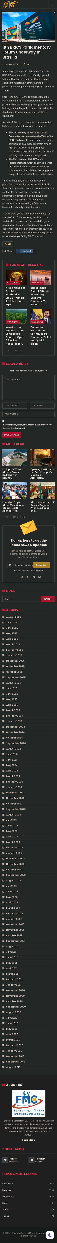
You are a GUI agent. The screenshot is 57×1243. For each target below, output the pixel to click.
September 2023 (16, 809)
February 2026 (14, 650)
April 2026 (12, 639)
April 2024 (12, 770)
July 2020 (11, 1017)
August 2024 (13, 748)
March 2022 (13, 908)
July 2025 (11, 688)
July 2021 (11, 951)
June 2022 (12, 891)
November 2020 (15, 995)
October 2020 (14, 1001)
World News (13, 283)
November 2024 (15, 732)
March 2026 (13, 644)
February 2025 (14, 715)
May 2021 (11, 962)
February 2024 (14, 781)
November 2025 (15, 666)
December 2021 (15, 924)
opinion (5, 1216)
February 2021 (14, 979)
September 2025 (16, 677)
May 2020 (12, 1028)
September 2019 (15, 1061)
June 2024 (12, 759)
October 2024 (14, 737)
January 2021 (13, 984)
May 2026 (11, 633)
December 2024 (15, 726)
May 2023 (11, 831)
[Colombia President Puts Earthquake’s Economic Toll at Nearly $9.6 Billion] (40, 316)
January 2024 (14, 787)
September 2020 (16, 1006)
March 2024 (13, 776)
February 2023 (14, 847)
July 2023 (11, 820)
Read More (28, 1140)
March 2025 (13, 710)
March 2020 (13, 1039)
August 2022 (13, 880)
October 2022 (14, 869)
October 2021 (14, 935)
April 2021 (11, 968)
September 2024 (16, 743)
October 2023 (14, 803)
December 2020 (15, 990)
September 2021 (15, 941)
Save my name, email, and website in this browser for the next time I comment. (27, 426)
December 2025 (15, 660)
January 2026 (14, 655)
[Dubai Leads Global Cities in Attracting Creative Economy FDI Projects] (40, 277)
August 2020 (13, 1012)
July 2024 (11, 754)
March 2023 (13, 842)
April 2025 (12, 704)
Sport (4, 1203)
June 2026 (12, 627)
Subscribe (41, 565)
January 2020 (14, 1050)
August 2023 (13, 814)
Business (6, 1190)
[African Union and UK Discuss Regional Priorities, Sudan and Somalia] (42, 490)
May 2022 (11, 897)
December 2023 (15, 792)
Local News (7, 1183)
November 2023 (15, 798)
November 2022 (15, 864)
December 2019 (15, 1056)
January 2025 (14, 721)
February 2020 (14, 1045)
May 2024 (12, 765)
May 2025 (11, 699)
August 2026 (13, 617)
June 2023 (12, 825)
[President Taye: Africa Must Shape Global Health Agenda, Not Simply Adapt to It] (14, 490)
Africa (5, 1209)
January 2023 (14, 853)
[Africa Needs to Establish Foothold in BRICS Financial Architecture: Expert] (16, 277)
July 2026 (11, 622)
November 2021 (15, 930)
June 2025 (12, 693)
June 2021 (11, 957)
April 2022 (12, 902)
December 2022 (15, 858)
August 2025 (13, 682)
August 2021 (13, 946)
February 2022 (14, 913)
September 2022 (16, 875)
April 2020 (12, 1034)
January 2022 (14, 919)
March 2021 (12, 974)
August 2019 (13, 1067)
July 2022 (11, 886)
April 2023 (12, 836)
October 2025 (14, 671)
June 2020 (12, 1023)
